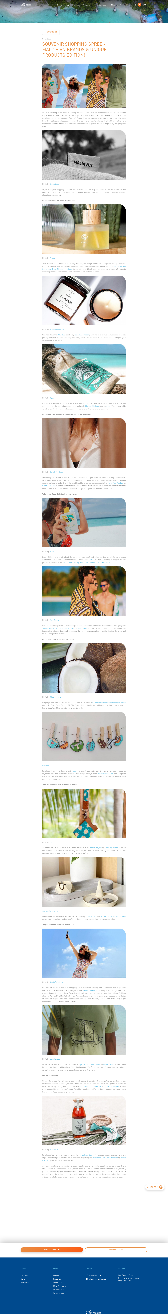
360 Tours (24, 1275)
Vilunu (52, 258)
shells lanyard (95, 847)
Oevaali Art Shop (56, 471)
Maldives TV (116, 4)
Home (59, 4)
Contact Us (57, 1282)
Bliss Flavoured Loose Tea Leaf (105, 1157)
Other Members (59, 1285)
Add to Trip (152, 1187)
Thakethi (75, 770)
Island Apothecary (57, 329)
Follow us (128, 4)
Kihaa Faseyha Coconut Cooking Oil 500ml (109, 702)
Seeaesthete (54, 183)
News (23, 1278)
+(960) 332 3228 (94, 1275)
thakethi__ (46, 765)
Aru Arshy (54, 1149)
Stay (67, 4)
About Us (56, 1275)
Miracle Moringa (92, 406)
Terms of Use (58, 1292)
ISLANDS (61, 334)
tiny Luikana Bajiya (86, 1154)
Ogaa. (108, 406)
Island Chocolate (112, 1086)
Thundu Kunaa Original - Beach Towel (58, 628)
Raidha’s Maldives (57, 982)
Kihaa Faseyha (55, 696)
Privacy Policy (58, 1289)
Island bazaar (108, 1064)
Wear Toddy (54, 620)
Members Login (101, 4)
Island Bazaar (55, 1058)
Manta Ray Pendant (115, 482)
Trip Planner (50, 1250)
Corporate (87, 4)
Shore (52, 842)
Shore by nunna (111, 847)
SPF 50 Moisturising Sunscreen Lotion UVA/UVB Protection (86, 562)
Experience (51, 32)
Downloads (25, 1282)
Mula (52, 551)
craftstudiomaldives (50, 910)
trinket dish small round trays (113, 916)
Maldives (76, 4)
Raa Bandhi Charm (105, 773)
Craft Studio (90, 916)
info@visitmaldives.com (98, 1278)
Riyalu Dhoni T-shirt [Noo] (89, 1064)
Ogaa (52, 397)
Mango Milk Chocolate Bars (90, 1086)
